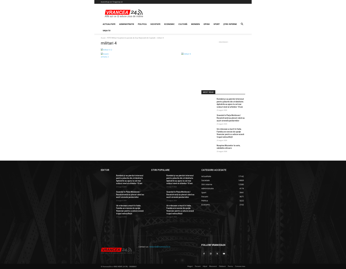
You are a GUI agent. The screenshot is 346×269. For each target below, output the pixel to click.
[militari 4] (148, 49)
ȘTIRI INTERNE (230, 24)
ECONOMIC (169, 24)
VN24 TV (106, 30)
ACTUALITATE (109, 24)
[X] (217, 253)
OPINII (207, 24)
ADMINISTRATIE (126, 24)
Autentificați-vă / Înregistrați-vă (111, 2)
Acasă (103, 38)
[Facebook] (204, 253)
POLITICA (142, 24)
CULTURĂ (182, 24)
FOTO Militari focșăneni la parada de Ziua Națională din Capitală (131, 38)
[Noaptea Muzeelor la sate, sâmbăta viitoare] (207, 148)
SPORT (217, 24)
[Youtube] (224, 253)
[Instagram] (210, 253)
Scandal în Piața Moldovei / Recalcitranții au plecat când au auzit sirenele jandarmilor (231, 118)
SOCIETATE (155, 24)
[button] (242, 24)
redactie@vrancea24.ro (159, 246)
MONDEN (195, 24)
